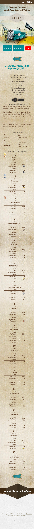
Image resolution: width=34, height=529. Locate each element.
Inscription (7, 48)
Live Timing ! (18, 48)
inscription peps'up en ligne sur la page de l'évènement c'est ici (17, 125)
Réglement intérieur (20, 516)
